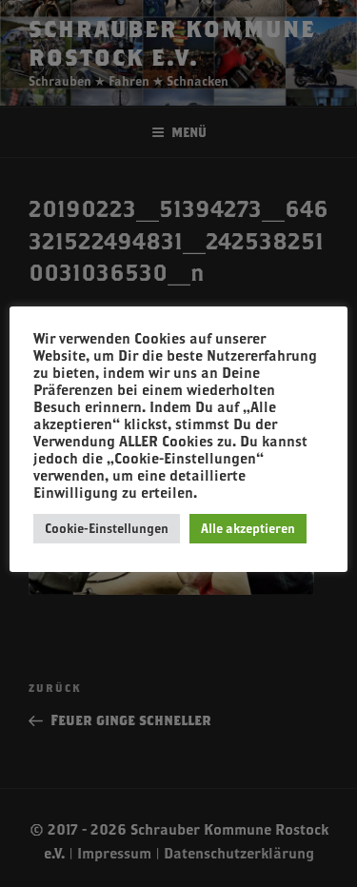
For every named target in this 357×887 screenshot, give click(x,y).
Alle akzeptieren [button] (248, 528)
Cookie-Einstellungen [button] (107, 528)
